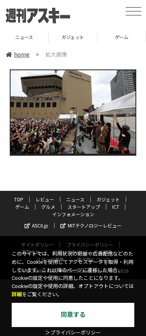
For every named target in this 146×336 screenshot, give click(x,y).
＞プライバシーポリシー (73, 333)
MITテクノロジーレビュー (94, 225)
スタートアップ (83, 206)
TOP (18, 199)
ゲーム (100, 37)
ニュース (75, 199)
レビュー (44, 199)
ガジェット (51, 37)
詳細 (17, 294)
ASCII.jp (40, 225)
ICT (115, 206)
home (22, 54)
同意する (73, 314)
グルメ (48, 206)
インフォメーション (73, 214)
